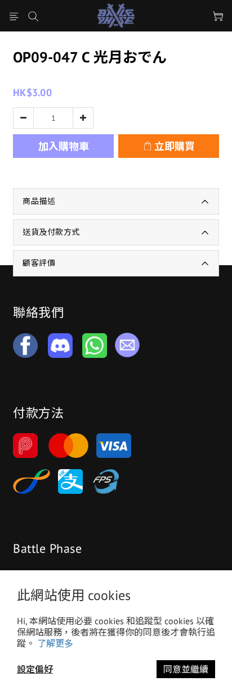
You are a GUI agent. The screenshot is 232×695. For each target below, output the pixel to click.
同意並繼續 (185, 669)
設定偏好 (35, 669)
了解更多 (55, 643)
